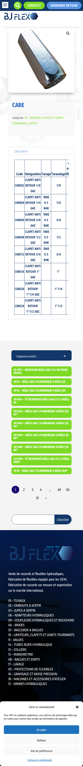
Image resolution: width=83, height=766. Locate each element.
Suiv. (46, 498)
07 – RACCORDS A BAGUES (25, 630)
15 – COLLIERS (17, 649)
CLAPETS (32, 123)
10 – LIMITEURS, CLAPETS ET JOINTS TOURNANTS (41, 635)
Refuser (41, 740)
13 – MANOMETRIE (20, 654)
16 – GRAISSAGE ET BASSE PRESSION (32, 674)
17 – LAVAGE (16, 664)
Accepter (41, 729)
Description (21, 151)
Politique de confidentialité (39, 760)
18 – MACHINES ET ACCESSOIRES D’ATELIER (37, 679)
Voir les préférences (41, 751)
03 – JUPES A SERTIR (22, 610)
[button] (77, 707)
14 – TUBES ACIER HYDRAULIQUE (30, 644)
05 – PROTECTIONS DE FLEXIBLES (30, 669)
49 (59, 490)
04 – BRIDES (16, 625)
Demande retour (64, 5)
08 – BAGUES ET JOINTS (24, 659)
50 (67, 490)
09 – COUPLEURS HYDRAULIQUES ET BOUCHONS (41, 620)
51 (37, 498)
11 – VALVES (15, 640)
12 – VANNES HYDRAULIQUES (27, 684)
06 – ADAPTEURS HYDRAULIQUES (31, 615)
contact (34, 5)
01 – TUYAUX (16, 600)
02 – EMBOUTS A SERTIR (24, 605)
